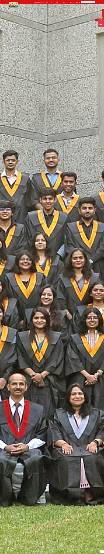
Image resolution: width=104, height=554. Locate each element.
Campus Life (57, 2)
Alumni (72, 2)
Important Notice (100, 25)
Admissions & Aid (39, 2)
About (78, 2)
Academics (49, 2)
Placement (65, 2)
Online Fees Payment (100, 21)
